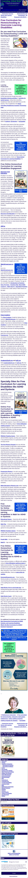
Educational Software (8, 766)
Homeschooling (5, 777)
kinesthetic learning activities (9, 98)
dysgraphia (22, 121)
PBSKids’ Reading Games (8, 436)
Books (3, 767)
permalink (22, 720)
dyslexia (7, 121)
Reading (4, 789)
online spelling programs (16, 718)
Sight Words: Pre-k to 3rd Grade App (11, 587)
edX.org (18, 360)
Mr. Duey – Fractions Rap (11, 284)
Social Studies (5, 792)
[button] (26, 862)
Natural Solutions (6, 788)
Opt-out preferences (13, 876)
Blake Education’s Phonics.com (9, 485)
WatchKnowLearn (11, 319)
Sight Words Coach (6, 596)
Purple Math (4, 539)
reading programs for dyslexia (9, 720)
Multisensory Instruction (12, 10)
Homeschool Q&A (6, 776)
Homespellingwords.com (8, 577)
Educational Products (8, 765)
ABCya (3, 226)
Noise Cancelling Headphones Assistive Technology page (13, 105)
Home (3, 10)
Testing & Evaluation (7, 793)
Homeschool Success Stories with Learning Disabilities (7, 15)
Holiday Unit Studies (7, 773)
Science (4, 790)
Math (3, 785)
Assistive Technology (7, 763)
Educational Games (6, 519)
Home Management (6, 774)
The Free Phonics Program (8, 444)
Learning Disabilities (7, 782)
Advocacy (4, 761)
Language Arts (5, 781)
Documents (4, 769)
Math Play (3, 524)
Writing (3, 796)
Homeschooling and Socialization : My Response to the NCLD (20, 15)
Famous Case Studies (7, 770)
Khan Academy (5, 315)
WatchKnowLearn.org (7, 270)
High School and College (8, 772)
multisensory (4, 718)
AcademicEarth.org (7, 360)
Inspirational (5, 780)
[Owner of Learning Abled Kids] (14, 713)
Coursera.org (4, 335)
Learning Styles (5, 784)
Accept (14, 873)
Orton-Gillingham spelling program (15, 563)
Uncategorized (5, 794)
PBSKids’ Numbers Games (8, 530)
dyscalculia (14, 121)
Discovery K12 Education (8, 213)
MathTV (3, 542)
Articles (3, 762)
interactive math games (18, 716)
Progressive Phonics (6, 471)
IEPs (3, 778)
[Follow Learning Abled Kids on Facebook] (14, 852)
